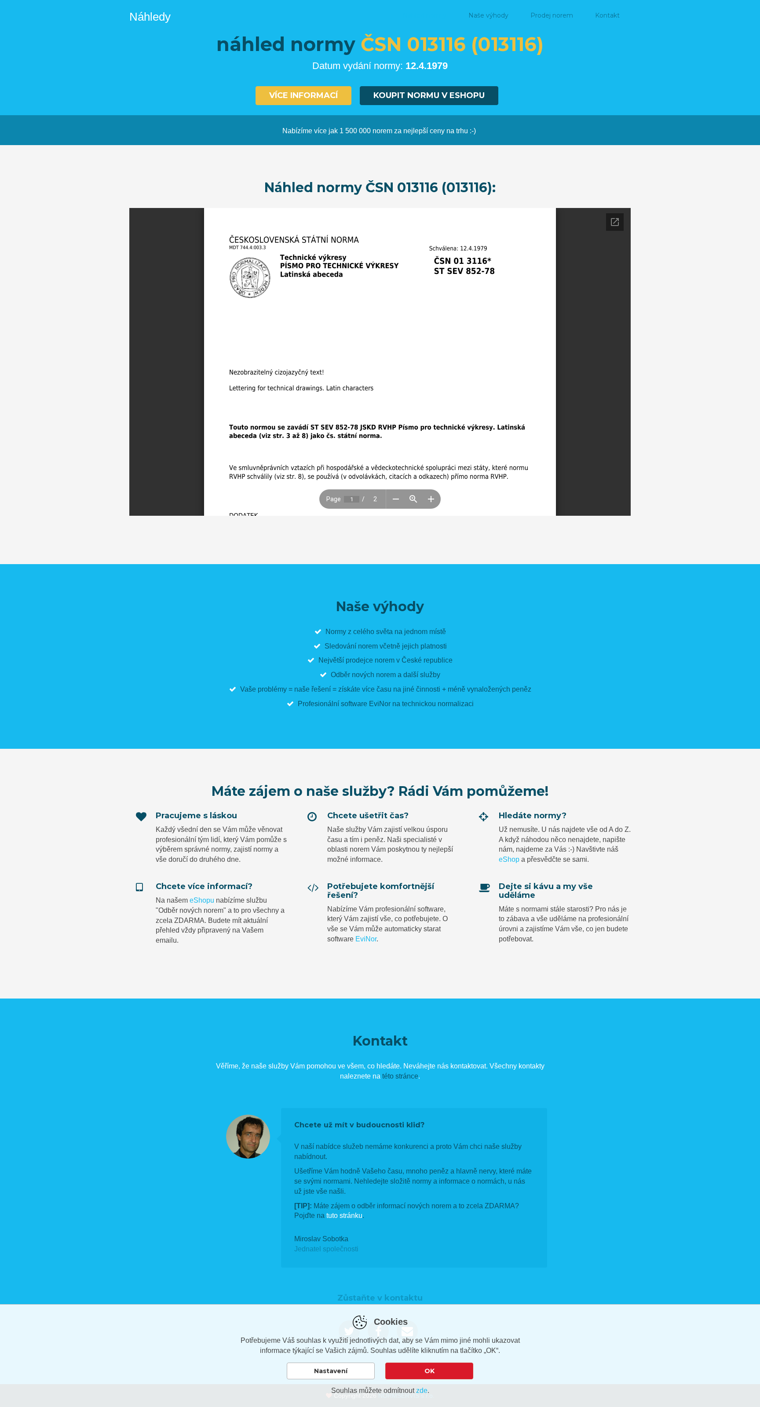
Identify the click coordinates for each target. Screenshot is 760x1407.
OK (429, 1371)
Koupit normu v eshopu (429, 95)
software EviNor (366, 703)
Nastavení (330, 1371)
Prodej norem (551, 15)
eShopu (202, 900)
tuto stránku (344, 1215)
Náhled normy (424, 15)
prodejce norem (370, 660)
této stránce (400, 1076)
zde (422, 1390)
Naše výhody (488, 15)
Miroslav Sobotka (321, 1239)
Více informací (303, 95)
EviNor (365, 939)
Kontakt (607, 15)
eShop (509, 859)
